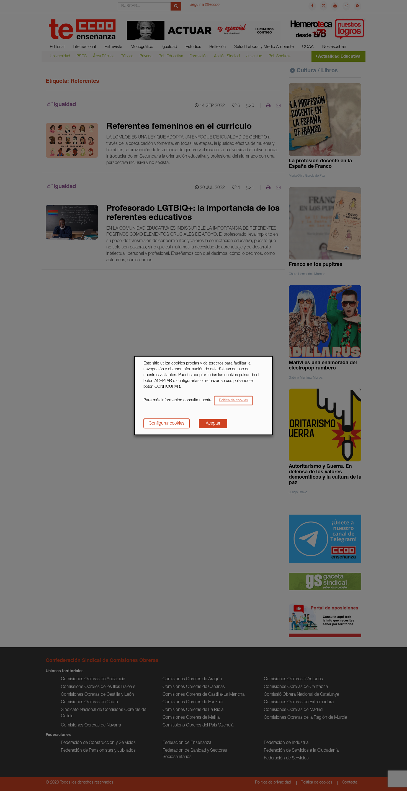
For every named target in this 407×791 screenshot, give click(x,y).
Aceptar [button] (213, 423)
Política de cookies (233, 400)
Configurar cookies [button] (166, 423)
